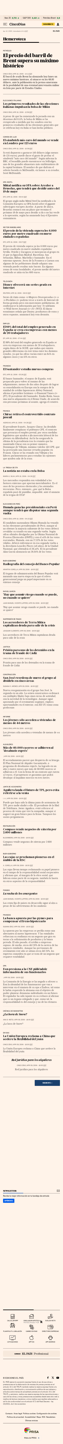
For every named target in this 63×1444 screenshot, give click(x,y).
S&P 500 (27, 18)
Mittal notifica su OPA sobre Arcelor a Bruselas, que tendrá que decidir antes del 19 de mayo (31, 188)
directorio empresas (50, 1331)
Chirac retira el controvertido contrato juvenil (29, 416)
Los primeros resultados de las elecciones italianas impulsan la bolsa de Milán (31, 105)
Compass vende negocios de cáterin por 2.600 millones (29, 831)
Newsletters (50, 1417)
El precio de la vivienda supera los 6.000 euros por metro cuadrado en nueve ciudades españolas (30, 234)
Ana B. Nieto (8, 1020)
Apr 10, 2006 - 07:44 (16, 338)
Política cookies (29, 1413)
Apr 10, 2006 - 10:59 (22, 149)
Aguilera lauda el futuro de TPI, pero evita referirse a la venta (31, 792)
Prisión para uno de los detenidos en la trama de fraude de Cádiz (28, 652)
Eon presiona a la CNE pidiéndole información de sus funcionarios (25, 971)
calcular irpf (12, 1320)
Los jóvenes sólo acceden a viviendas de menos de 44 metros (29, 722)
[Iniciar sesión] (58, 24)
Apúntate (8, 1201)
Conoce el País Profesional (31, 1354)
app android (50, 1342)
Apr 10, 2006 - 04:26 (25, 476)
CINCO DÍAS (7, 74)
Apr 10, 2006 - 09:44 (17, 197)
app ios (31, 1342)
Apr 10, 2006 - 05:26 (16, 375)
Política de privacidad (15, 1417)
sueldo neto (50, 1320)
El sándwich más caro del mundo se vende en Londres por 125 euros (31, 142)
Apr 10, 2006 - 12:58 (22, 112)
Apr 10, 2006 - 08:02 (21, 293)
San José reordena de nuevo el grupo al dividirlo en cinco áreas (29, 679)
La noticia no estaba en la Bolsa (24, 471)
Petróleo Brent (49, 18)
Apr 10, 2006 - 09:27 (16, 242)
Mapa (39, 1417)
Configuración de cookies (47, 1413)
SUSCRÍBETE (48, 24)
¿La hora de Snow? (15, 1014)
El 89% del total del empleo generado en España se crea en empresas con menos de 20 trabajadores (30, 330)
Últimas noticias (31, 1420)
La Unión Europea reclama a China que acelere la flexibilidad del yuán (29, 1038)
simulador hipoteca (32, 1320)
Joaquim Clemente (11, 631)
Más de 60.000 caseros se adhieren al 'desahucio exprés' (28, 749)
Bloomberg (8, 838)
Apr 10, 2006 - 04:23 (23, 519)
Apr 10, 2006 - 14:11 (22, 74)
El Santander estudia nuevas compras (28, 369)
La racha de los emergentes (20, 894)
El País (56, 31)
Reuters (6, 293)
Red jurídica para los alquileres (31, 1060)
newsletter (10, 1191)
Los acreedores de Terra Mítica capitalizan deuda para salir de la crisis (29, 624)
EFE (4, 197)
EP (4, 338)
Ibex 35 (8, 18)
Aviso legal (18, 1413)
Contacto (9, 1413)
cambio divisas (31, 1331)
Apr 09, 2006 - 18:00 (29, 570)
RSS (43, 1417)
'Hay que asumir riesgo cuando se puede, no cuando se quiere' (30, 596)
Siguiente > (47, 1083)
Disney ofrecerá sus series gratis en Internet (27, 286)
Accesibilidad (30, 1417)
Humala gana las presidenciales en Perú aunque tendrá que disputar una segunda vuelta (30, 510)
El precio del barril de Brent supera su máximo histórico (30, 60)
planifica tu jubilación (12, 1331)
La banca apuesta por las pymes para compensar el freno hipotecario (28, 920)
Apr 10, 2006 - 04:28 (21, 423)
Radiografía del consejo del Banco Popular (31, 564)
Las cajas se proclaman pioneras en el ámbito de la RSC (28, 859)
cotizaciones (12, 1342)
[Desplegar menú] (5, 24)
